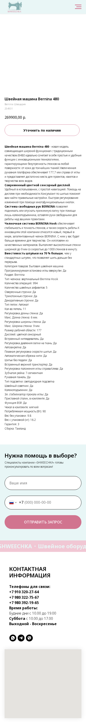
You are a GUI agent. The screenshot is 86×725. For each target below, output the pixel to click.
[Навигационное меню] (78, 7)
